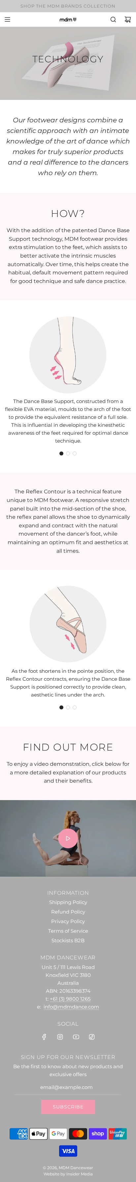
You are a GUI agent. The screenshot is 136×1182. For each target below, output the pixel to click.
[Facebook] (44, 1037)
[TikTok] (92, 1037)
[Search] (113, 19)
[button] (61, 453)
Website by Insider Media (68, 1173)
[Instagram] (60, 1037)
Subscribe (68, 1107)
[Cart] (127, 19)
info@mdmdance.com (71, 1007)
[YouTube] (76, 1037)
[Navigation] (7, 19)
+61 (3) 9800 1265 (70, 999)
